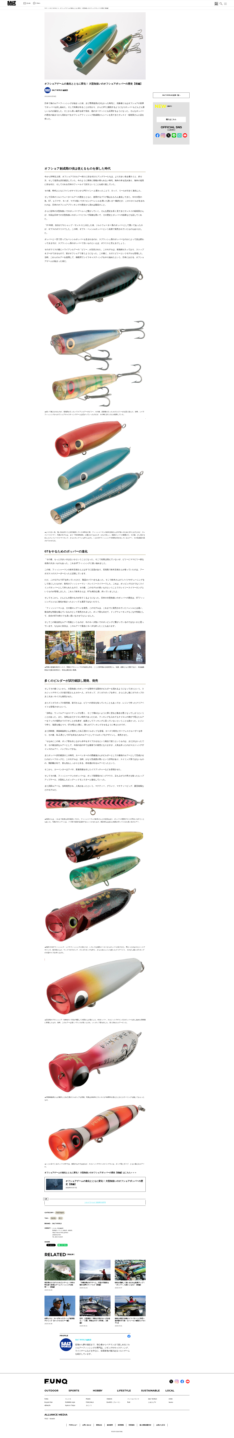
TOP (45, 8)
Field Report (60, 1212)
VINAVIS (109, 1399)
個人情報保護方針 (145, 1425)
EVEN (170, 1399)
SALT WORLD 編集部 (83, 1340)
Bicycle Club (48, 1402)
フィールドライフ (133, 1399)
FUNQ (46, 1399)
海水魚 (53, 1218)
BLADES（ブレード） (114, 1402)
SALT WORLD (53, 8)
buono (171, 1402)
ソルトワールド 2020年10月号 (95, 1202)
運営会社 (99, 1425)
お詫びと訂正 (160, 1425)
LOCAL (169, 1390)
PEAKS (88, 1399)
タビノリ (89, 1405)
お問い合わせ (86, 1425)
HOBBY (97, 1390)
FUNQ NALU (90, 1402)
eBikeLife (47, 1405)
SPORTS (74, 1390)
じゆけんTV (152, 1402)
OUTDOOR (51, 1390)
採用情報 (121, 1425)
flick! (128, 1402)
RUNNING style (70, 1402)
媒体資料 (110, 1425)
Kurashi (52, 1419)
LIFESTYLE (124, 1390)
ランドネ (68, 1399)
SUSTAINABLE (150, 1390)
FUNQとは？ (73, 1425)
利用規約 (132, 1425)
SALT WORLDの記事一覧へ (171, 95)
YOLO (46, 1419)
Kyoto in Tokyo (70, 1405)
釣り (60, 1218)
